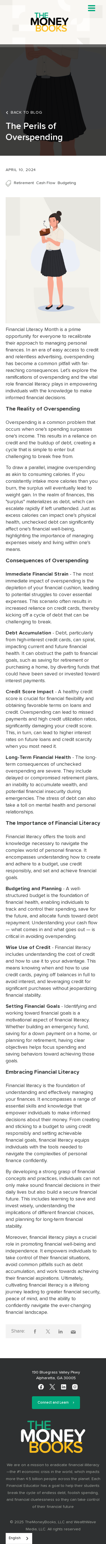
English (15, 1538)
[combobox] (19, 1538)
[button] (91, 8)
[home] (53, 22)
